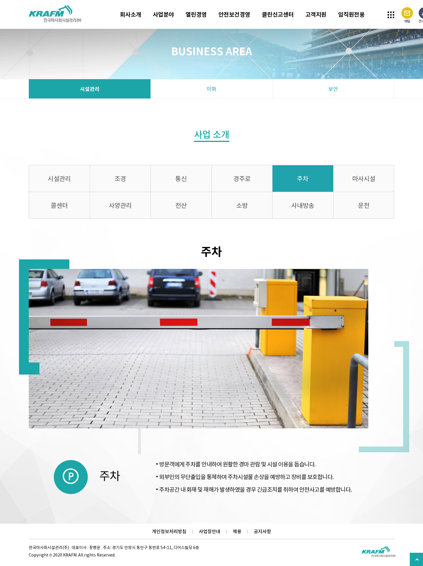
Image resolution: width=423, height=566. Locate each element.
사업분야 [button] (163, 14)
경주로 (242, 178)
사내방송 (302, 205)
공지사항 (262, 531)
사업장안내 (209, 531)
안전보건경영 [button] (234, 14)
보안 (333, 89)
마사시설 (363, 178)
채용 (237, 531)
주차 (302, 178)
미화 (211, 89)
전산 (181, 205)
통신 (181, 178)
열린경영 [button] (196, 14)
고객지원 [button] (316, 14)
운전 (363, 205)
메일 (407, 21)
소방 (242, 205)
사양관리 (120, 205)
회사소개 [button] (130, 14)
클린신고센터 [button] (278, 14)
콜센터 (59, 205)
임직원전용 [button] (351, 14)
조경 (120, 178)
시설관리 (90, 89)
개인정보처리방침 (169, 531)
